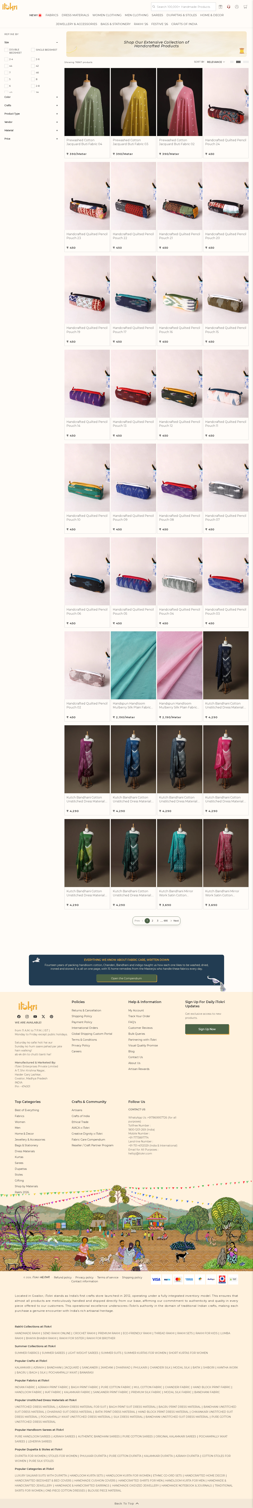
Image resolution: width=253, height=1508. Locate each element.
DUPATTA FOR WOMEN (30, 1456)
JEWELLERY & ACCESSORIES (76, 24)
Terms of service (107, 1277)
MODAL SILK (181, 1367)
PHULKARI (140, 1367)
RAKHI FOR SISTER (71, 1338)
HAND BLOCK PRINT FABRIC (212, 1387)
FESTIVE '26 (159, 24)
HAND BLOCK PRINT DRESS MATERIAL (163, 1411)
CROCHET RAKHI (84, 1333)
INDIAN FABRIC (25, 1387)
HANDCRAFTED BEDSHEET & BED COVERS (43, 1480)
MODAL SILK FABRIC (178, 1392)
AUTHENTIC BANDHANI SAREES (99, 1436)
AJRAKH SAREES (64, 1436)
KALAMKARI (23, 1367)
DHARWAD (123, 1367)
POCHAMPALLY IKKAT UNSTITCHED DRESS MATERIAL (76, 1416)
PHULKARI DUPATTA (93, 1456)
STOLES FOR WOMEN (62, 1456)
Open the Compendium (126, 978)
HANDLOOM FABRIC (28, 1392)
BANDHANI (54, 1367)
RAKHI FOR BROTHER (100, 1338)
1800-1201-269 (137, 1129)
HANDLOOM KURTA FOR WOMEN (128, 1475)
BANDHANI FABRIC (207, 1392)
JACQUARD (71, 1367)
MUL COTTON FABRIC (148, 1387)
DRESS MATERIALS (75, 15)
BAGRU (21, 1372)
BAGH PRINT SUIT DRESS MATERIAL (132, 1406)
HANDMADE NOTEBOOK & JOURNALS (187, 1485)
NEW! (33, 15)
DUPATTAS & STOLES (182, 15)
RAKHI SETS (185, 1333)
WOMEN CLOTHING (106, 15)
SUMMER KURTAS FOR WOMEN (145, 1353)
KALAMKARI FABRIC (77, 1392)
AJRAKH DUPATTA (187, 1456)
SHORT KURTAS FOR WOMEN (188, 1353)
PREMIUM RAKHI (109, 1333)
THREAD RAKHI (164, 1333)
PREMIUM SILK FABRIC (146, 1392)
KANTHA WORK (227, 1367)
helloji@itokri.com (140, 1153)
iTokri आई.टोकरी (41, 1277)
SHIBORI (208, 1367)
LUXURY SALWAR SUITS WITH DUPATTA (41, 1475)
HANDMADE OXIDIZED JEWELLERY (135, 1485)
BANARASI (87, 1372)
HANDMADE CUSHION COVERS (95, 1480)
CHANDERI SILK (160, 1367)
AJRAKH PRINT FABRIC (53, 1387)
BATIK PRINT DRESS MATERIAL (115, 1411)
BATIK (196, 1367)
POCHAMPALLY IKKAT (63, 1372)
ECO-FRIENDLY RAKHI (137, 1333)
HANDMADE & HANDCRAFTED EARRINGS (82, 1485)
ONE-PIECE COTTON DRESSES (65, 1490)
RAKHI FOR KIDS (207, 1333)
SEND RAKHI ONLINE (57, 1333)
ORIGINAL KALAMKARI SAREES (176, 1436)
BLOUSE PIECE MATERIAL (104, 1490)
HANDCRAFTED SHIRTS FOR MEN (140, 1480)
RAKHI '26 (141, 24)
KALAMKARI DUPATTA (158, 1456)
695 (166, 920)
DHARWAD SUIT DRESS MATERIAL (69, 1411)
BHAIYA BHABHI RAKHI (41, 1338)
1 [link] (147, 920)
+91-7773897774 (138, 1137)
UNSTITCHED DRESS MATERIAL (35, 1406)
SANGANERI (90, 1367)
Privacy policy (84, 1277)
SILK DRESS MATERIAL (128, 1416)
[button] (245, 6)
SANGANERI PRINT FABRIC (110, 1392)
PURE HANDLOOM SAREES (33, 1436)
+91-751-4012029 (138, 1145)
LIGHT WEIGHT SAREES (83, 1353)
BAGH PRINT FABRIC (84, 1387)
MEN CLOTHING (136, 15)
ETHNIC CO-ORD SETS (167, 1475)
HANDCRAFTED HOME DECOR (205, 1475)
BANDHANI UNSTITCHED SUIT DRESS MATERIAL (177, 1416)
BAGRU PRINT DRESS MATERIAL (180, 1406)
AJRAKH (38, 1367)
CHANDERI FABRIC (177, 1387)
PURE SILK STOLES (41, 1461)
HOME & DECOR (212, 15)
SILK (43, 1372)
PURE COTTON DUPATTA (125, 1456)
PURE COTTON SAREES (137, 1436)
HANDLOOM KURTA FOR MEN (185, 1480)
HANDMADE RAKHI (27, 1333)
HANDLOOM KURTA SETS (86, 1475)
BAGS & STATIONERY (116, 24)
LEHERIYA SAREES (40, 1441)
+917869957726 (157, 1117)
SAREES (157, 15)
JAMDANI (107, 1367)
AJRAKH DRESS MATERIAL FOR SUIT (82, 1406)
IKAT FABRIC (53, 1392)
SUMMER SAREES (53, 1353)
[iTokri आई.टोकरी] (10, 6)
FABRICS (52, 15)
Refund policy (63, 1277)
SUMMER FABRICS (27, 1353)
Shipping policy (132, 1277)
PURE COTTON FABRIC (116, 1387)
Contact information (84, 1281)
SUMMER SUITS (111, 1353)
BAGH (33, 1372)
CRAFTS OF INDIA (184, 24)
